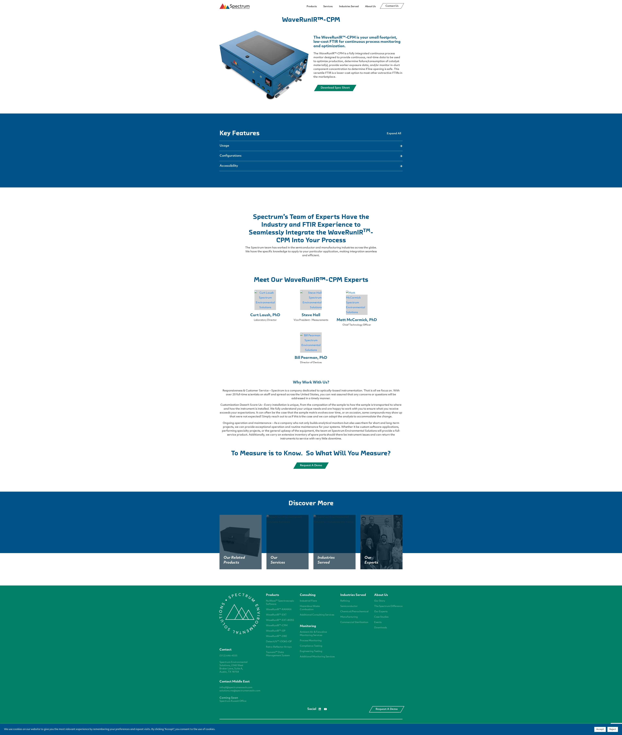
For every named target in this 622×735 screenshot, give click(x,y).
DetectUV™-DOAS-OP (279, 641)
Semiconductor (349, 606)
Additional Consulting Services (317, 615)
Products (312, 6)
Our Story (379, 601)
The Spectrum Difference (388, 606)
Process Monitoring (311, 640)
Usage (224, 145)
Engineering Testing (311, 651)
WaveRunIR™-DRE (276, 636)
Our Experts (380, 611)
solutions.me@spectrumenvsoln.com (239, 691)
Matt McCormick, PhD (357, 320)
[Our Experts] (381, 542)
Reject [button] (612, 729)
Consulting (308, 595)
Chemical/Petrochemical (354, 611)
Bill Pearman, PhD (311, 358)
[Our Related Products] (240, 542)
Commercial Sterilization (354, 622)
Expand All (394, 133)
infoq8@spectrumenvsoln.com (235, 687)
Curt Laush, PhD (265, 315)
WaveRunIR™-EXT (276, 615)
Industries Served (349, 6)
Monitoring (308, 626)
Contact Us (392, 6)
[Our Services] (287, 519)
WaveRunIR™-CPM (277, 625)
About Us (370, 6)
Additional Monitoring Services (317, 657)
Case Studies (381, 617)
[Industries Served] (334, 519)
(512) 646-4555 (228, 656)
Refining (345, 601)
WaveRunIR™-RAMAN (278, 609)
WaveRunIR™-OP (275, 631)
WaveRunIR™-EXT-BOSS (280, 620)
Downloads (380, 628)
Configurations (231, 156)
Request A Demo (387, 709)
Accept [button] (600, 729)
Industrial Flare (308, 601)
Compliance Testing (311, 646)
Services (328, 6)
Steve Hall (311, 315)
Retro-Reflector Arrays (279, 647)
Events (377, 622)
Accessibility (229, 166)
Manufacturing (349, 617)
